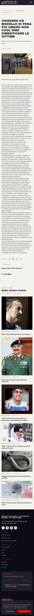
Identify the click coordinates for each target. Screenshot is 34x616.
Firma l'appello (6, 547)
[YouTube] (7, 527)
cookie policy (11, 608)
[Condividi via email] (20, 258)
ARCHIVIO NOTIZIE (7, 10)
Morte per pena (6, 537)
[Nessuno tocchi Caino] (9, 2)
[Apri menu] (30, 2)
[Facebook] (11, 527)
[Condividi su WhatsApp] (9, 258)
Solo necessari (10, 611)
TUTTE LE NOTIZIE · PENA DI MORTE (12, 293)
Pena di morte (5, 535)
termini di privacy (14, 585)
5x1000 (4, 555)
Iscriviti (3, 550)
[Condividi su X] (17, 258)
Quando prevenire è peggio (9, 540)
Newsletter (5, 564)
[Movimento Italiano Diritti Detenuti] (7, 600)
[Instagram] (15, 527)
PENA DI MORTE (20, 10)
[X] (3, 527)
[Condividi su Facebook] (13, 258)
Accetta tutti (24, 611)
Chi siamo (4, 562)
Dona (3, 552)
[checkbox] (4, 584)
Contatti (4, 567)
